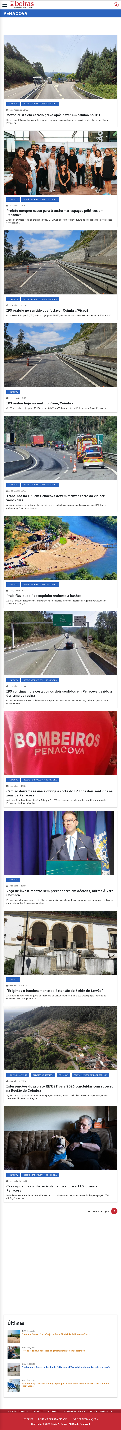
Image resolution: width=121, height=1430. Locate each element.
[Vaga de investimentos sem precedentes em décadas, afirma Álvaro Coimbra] (60, 859)
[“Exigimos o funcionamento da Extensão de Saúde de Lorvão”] (60, 957)
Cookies (28, 1419)
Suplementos (52, 1411)
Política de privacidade (52, 1419)
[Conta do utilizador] (116, 4)
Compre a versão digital (100, 1411)
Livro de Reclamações (85, 1419)
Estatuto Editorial (18, 1411)
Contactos (37, 1411)
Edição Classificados (74, 1411)
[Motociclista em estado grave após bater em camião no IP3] (60, 81)
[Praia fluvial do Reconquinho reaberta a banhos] (60, 562)
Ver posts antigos (98, 1211)
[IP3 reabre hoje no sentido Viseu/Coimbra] (60, 367)
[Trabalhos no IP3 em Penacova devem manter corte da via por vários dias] (60, 464)
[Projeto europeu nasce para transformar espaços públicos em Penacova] (60, 179)
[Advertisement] (60, 1248)
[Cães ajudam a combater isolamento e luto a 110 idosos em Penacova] (60, 1154)
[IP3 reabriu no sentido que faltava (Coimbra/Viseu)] (60, 275)
